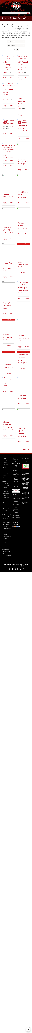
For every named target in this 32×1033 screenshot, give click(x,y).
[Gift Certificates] (8, 148)
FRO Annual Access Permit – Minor (8, 93)
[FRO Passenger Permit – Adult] (8, 57)
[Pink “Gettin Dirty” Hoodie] (23, 417)
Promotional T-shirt (23, 224)
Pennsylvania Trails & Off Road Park (26, 460)
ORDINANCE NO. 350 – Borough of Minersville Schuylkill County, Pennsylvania (6, 521)
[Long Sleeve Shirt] (23, 181)
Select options (5, 78)
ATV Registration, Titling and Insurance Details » (16, 511)
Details (12, 77)
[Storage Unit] (8, 120)
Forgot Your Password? (6, 544)
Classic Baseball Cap (23, 337)
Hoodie (6, 194)
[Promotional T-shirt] (23, 214)
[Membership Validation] (23, 566)
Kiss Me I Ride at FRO (8, 366)
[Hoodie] (8, 183)
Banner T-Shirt (22, 359)
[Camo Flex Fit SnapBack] (8, 251)
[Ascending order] (23, 41)
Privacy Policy (16, 566)
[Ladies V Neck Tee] (8, 290)
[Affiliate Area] (21, 566)
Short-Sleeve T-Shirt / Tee (23, 160)
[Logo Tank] (23, 385)
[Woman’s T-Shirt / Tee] (8, 216)
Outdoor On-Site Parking (23, 127)
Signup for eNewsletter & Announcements (6, 552)
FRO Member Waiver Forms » (16, 516)
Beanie (6, 383)
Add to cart (20, 347)
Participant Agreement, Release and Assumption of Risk (6, 506)
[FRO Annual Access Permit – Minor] (8, 85)
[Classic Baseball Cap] (23, 326)
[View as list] (17, 49)
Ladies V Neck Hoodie (23, 263)
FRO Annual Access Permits (5, 461)
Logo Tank (22, 395)
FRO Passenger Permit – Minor (22, 102)
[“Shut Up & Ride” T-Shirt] (23, 283)
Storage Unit (8, 124)
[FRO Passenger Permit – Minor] (23, 89)
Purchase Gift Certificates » (16, 496)
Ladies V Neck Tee (7, 304)
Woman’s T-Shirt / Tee (8, 228)
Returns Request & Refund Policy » (16, 504)
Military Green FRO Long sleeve (8, 425)
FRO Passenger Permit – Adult (7, 66)
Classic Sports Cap (7, 336)
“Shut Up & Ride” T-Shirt (23, 289)
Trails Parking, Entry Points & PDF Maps (5, 473)
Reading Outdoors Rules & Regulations (6, 494)
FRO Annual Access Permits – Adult (23, 66)
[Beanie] (8, 379)
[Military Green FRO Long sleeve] (8, 414)
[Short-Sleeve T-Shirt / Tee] (23, 149)
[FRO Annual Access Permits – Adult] (23, 57)
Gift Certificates (8, 156)
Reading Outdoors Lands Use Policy (6, 484)
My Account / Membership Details (6, 535)
